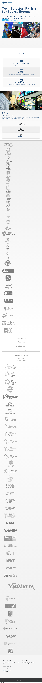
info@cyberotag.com (7, 670)
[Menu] (34, 2)
